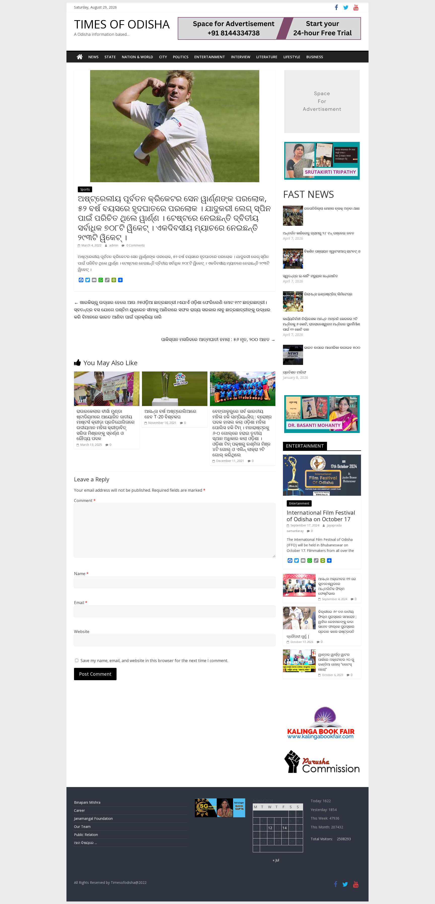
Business (314, 56)
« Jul (276, 860)
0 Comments (135, 245)
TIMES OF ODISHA (122, 24)
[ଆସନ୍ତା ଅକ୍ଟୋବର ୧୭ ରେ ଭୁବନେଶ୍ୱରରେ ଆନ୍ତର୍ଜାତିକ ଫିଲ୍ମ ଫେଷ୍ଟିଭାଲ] (299, 576)
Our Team (82, 826)
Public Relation (86, 834)
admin (114, 245)
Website (81, 631)
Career (79, 810)
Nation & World (137, 56)
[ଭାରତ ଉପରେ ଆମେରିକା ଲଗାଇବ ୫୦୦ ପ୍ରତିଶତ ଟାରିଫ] (293, 347)
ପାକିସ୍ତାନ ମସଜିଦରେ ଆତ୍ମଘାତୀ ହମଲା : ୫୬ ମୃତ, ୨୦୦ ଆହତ (218, 339)
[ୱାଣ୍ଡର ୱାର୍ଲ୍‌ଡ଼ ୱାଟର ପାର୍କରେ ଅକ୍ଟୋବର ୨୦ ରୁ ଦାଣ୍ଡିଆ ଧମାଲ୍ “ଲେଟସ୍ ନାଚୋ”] (299, 652)
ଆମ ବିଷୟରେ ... (85, 842)
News (93, 56)
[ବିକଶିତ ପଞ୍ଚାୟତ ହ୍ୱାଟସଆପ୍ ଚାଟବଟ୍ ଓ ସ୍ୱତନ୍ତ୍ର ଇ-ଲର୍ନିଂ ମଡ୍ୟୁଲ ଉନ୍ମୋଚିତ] (293, 251)
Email (80, 602)
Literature (266, 56)
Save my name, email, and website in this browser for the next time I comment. (154, 660)
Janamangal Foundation (93, 818)
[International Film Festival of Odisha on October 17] (322, 457)
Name (81, 573)
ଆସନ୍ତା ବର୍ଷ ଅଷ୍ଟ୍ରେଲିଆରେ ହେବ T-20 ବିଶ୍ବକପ (170, 414)
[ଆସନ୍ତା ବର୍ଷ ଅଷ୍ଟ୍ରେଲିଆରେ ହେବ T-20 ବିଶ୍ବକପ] (174, 374)
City (163, 56)
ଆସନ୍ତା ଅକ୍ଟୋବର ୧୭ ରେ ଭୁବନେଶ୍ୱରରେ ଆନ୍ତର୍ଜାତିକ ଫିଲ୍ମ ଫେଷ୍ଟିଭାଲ (337, 586)
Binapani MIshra (87, 802)
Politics (180, 56)
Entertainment (209, 56)
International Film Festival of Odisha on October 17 (321, 516)
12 (270, 827)
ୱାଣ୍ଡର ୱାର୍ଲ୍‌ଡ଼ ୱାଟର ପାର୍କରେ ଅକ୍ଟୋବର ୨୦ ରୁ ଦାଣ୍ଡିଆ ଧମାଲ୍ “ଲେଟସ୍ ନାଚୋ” (336, 662)
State (110, 56)
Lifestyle (291, 56)
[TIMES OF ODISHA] (79, 57)
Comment (85, 500)
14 (284, 827)
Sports (85, 189)
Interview (240, 56)
